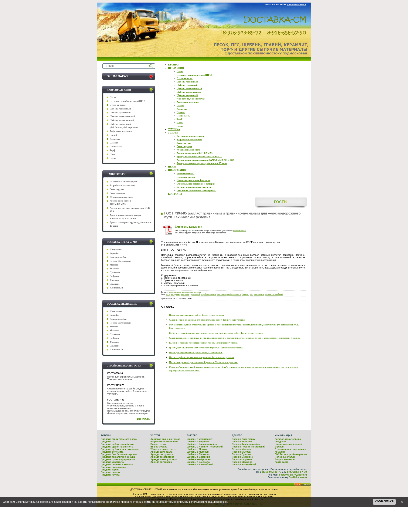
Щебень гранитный (120, 112)
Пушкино (115, 272)
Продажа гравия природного (118, 459)
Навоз (113, 154)
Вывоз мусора (158, 446)
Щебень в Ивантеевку (199, 439)
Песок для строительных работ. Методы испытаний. (195, 352)
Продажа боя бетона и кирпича (119, 454)
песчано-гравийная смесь (229, 294)
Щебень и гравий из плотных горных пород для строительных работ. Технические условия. (216, 333)
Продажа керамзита (112, 462)
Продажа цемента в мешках (117, 464)
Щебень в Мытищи (198, 451)
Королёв (114, 253)
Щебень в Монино (197, 449)
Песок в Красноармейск (246, 444)
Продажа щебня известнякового (120, 449)
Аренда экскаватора (162, 457)
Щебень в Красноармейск (202, 444)
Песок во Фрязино (242, 459)
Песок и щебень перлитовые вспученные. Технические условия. (201, 357)
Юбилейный (116, 288)
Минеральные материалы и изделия (185, 292)
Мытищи (114, 268)
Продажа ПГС (108, 441)
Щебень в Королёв (198, 441)
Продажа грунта (110, 474)
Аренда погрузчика (161, 454)
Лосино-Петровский (120, 261)
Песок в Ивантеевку (243, 439)
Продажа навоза (110, 472)
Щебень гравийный (120, 109)
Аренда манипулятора (163, 459)
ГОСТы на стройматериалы (291, 454)
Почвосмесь (116, 146)
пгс (251, 294)
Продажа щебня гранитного (117, 446)
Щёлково (115, 284)
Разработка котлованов (164, 441)
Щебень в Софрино (198, 457)
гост (168, 294)
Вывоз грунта (158, 444)
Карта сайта (281, 462)
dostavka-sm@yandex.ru (293, 474)
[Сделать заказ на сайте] (128, 79)
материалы (259, 294)
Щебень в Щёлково (198, 462)
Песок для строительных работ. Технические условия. (196, 315)
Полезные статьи (285, 457)
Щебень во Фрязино (199, 459)
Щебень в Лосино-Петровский (205, 446)
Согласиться (384, 501)
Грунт (113, 158)
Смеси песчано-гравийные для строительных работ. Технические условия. (207, 320)
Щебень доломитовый (122, 120)
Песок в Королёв (242, 441)
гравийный (195, 294)
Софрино (114, 276)
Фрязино (114, 280)
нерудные (175, 294)
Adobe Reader (239, 231)
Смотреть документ (188, 226)
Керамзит (115, 139)
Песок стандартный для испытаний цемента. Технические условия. (203, 362)
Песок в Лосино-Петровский (248, 446)
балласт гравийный (274, 294)
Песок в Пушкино (242, 454)
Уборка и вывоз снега (163, 449)
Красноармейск (118, 257)
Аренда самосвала (161, 451)
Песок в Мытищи (241, 451)
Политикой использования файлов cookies (201, 501)
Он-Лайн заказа (298, 477)
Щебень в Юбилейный (200, 464)
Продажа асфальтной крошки (118, 457)
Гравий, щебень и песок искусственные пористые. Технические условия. (206, 348)
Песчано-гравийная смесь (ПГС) (127, 101)
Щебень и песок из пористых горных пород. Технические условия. (203, 343)
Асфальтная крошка (121, 131)
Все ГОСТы (143, 419)
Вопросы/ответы (285, 459)
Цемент (114, 143)
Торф (112, 150)
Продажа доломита (112, 451)
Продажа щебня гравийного (117, 444)
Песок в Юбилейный (244, 464)
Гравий (113, 135)
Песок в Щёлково (242, 462)
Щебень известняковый (122, 116)
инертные (185, 294)
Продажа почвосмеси (113, 467)
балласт (245, 294)
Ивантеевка (116, 249)
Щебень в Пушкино (198, 454)
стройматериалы (208, 294)
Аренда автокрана (161, 462)
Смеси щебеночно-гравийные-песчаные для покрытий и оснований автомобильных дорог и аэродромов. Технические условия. (234, 338)
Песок (113, 97)
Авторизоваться (297, 4)
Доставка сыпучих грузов (165, 439)
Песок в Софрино (242, 457)
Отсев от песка (118, 105)
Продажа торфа (110, 469)
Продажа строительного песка (119, 439)
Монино (114, 265)
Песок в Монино (241, 449)
